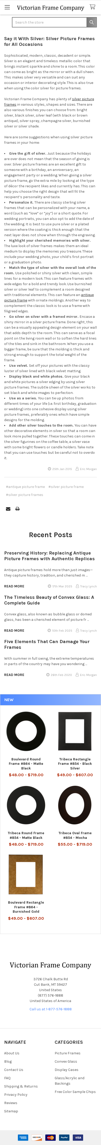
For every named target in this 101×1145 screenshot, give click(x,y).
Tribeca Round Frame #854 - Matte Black (26, 835)
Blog (8, 1061)
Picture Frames (68, 1053)
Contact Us (13, 1070)
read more (14, 586)
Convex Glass (66, 1061)
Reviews (10, 1103)
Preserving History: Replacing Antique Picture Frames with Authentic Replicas (49, 556)
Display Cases (66, 1070)
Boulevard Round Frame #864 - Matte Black (26, 763)
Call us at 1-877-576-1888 (51, 1009)
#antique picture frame (25, 487)
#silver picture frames (24, 495)
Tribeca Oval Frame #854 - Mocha (75, 835)
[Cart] (93, 7)
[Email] (8, 509)
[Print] (17, 509)
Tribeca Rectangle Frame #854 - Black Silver (75, 763)
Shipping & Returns (21, 1086)
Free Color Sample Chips (75, 1092)
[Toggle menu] (7, 7)
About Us (11, 1053)
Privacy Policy (15, 1094)
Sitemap (11, 1111)
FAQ (7, 1078)
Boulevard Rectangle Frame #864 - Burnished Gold (26, 907)
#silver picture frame (66, 487)
